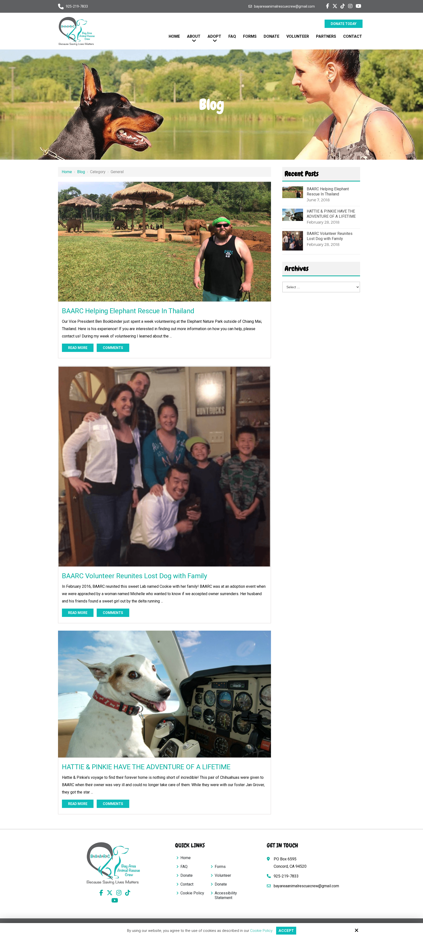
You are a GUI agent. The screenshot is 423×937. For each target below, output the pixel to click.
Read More (77, 348)
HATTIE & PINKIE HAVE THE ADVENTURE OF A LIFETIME (146, 767)
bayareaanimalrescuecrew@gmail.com (284, 6)
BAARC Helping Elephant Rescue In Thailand (128, 311)
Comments (113, 348)
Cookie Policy (261, 930)
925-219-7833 (77, 6)
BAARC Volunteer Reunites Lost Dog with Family (134, 576)
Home (67, 171)
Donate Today (343, 24)
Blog (81, 171)
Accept (286, 930)
